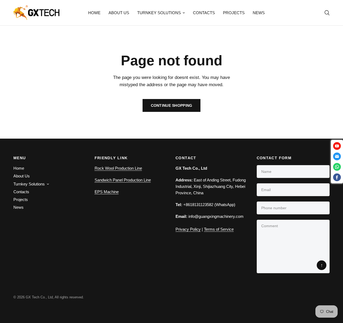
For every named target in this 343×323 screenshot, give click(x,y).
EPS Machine (107, 191)
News (259, 12)
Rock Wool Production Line (118, 168)
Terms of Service (219, 229)
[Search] (326, 12)
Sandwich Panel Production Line (123, 180)
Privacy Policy (188, 229)
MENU (19, 158)
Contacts (204, 12)
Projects (234, 12)
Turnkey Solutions (159, 12)
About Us (119, 12)
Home (94, 12)
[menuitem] (94, 13)
